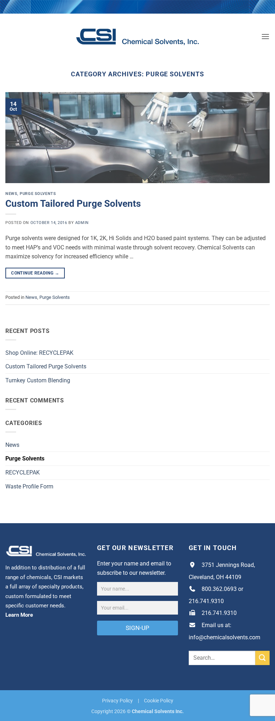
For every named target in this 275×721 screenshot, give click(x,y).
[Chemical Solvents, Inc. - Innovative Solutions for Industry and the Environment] (137, 36)
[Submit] (262, 658)
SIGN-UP (137, 627)
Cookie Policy (158, 701)
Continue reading (35, 273)
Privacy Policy (117, 701)
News (11, 193)
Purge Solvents (38, 193)
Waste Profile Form (29, 486)
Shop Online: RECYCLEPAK (39, 352)
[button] (265, 36)
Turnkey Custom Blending (37, 380)
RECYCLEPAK (22, 472)
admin (82, 222)
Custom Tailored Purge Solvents (73, 203)
